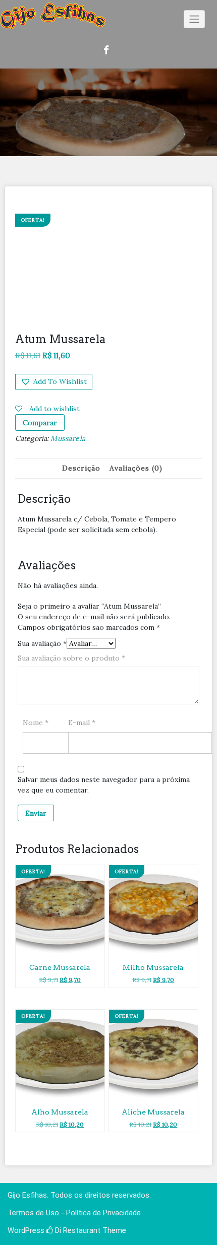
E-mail (81, 722)
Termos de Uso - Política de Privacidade (74, 1212)
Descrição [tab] (81, 468)
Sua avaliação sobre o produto (71, 658)
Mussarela (68, 438)
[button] (53, 381)
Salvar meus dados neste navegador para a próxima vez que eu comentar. (104, 785)
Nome (35, 722)
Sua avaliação (42, 643)
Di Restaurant (76, 1230)
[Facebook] (109, 50)
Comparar (40, 422)
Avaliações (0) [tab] (136, 468)
